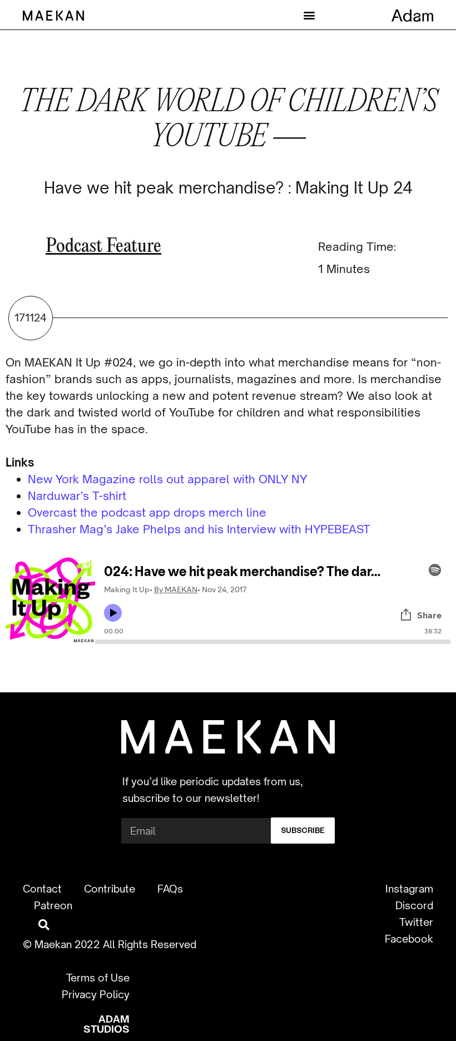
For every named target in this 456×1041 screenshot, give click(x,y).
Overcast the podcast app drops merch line (147, 512)
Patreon (53, 905)
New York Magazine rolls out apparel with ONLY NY (167, 479)
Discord (414, 905)
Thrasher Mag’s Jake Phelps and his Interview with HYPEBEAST (199, 529)
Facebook (409, 939)
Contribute (109, 889)
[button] (309, 15)
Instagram (409, 889)
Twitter (416, 922)
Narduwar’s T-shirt (77, 496)
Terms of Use (98, 977)
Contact (42, 889)
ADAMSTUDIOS (106, 1024)
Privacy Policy (96, 994)
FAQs (170, 889)
